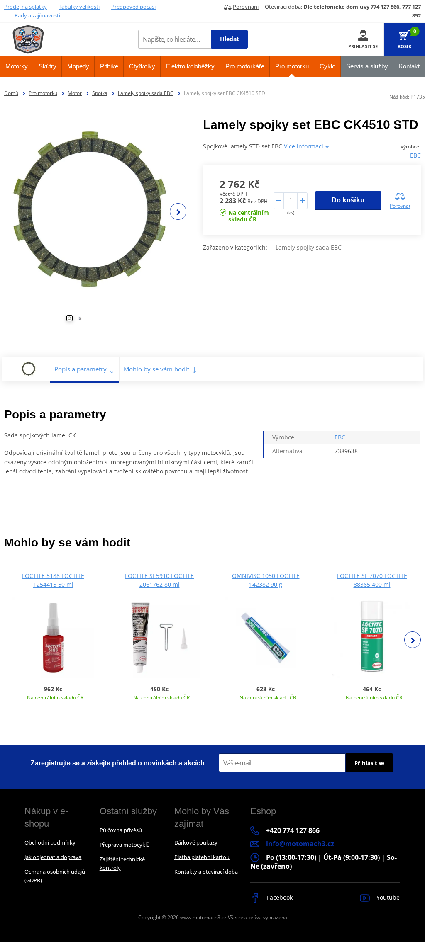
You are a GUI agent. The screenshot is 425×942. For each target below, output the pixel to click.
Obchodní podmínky (50, 842)
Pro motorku (43, 93)
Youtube (387, 897)
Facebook (279, 897)
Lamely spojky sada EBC (145, 93)
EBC (415, 155)
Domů (11, 93)
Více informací (304, 146)
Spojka (99, 93)
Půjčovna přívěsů (121, 830)
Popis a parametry (80, 369)
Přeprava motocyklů (125, 844)
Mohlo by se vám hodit (156, 369)
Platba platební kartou (202, 857)
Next (178, 211)
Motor (75, 93)
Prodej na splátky (25, 6)
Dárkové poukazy (195, 842)
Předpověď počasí (133, 6)
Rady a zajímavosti (37, 15)
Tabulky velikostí (79, 6)
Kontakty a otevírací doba (206, 871)
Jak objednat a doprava (52, 857)
